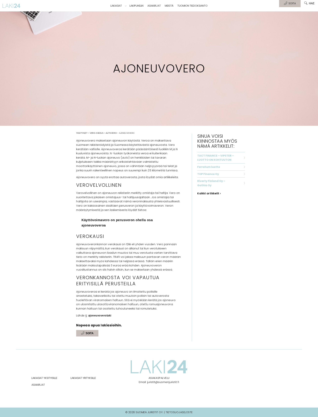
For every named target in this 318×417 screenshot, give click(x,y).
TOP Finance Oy (208, 174)
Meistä (169, 6)
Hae (312, 3)
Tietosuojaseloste (179, 412)
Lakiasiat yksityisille (44, 378)
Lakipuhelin (136, 6)
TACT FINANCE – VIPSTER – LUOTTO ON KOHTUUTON (215, 158)
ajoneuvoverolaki (99, 315)
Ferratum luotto (208, 167)
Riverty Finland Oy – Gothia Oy (211, 183)
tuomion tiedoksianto (192, 6)
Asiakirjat (154, 6)
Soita (90, 333)
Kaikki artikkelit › (209, 193)
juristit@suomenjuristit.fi (163, 382)
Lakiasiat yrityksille (83, 378)
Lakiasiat (116, 6)
